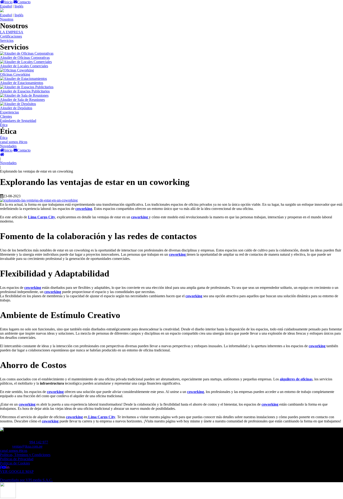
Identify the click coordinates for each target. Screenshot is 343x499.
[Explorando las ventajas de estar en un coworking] (39, 200)
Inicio (8, 2)
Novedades (8, 146)
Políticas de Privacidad (16, 459)
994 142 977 (38, 442)
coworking (32, 288)
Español (6, 6)
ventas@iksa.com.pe (27, 446)
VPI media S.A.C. (26, 480)
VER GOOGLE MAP (17, 472)
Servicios (7, 40)
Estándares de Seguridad (18, 121)
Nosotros (6, 19)
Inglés (18, 6)
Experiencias (9, 112)
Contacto (24, 2)
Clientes (6, 116)
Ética (3, 125)
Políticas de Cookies (15, 463)
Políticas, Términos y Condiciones (25, 455)
